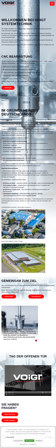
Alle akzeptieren (29, 440)
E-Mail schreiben (10, 420)
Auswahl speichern (18, 440)
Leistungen (8, 87)
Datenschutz (24, 444)
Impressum (32, 444)
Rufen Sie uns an (10, 414)
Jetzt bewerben (36, 296)
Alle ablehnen (39, 440)
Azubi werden (9, 296)
